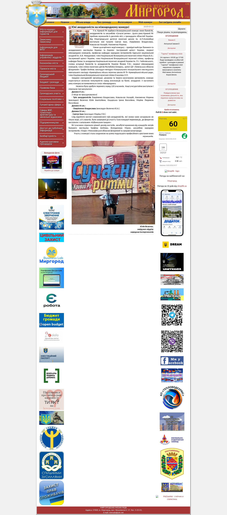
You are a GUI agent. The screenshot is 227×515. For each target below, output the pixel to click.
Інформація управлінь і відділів (50, 56)
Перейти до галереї (51, 171)
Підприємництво (49, 122)
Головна (49, 22)
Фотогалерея (125, 22)
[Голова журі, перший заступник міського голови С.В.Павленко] (52, 162)
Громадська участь (50, 93)
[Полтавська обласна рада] (172, 479)
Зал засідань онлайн (170, 22)
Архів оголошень (171, 110)
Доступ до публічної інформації (51, 129)
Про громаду (104, 22)
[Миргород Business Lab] (51, 264)
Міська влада (83, 22)
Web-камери (145, 22)
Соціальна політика (51, 99)
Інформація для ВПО (48, 48)
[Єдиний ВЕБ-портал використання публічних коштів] (51, 343)
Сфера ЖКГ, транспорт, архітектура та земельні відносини (51, 113)
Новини (65, 22)
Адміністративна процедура (49, 143)
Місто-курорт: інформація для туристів (48, 31)
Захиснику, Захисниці (46, 40)
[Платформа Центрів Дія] (51, 287)
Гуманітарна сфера (50, 104)
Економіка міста (49, 63)
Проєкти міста (48, 68)
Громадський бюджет (47, 75)
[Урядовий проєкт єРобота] (51, 309)
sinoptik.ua (182, 186)
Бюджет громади (49, 82)
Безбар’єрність (48, 136)
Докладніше (172, 48)
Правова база (47, 88)
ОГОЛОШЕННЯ (171, 36)
